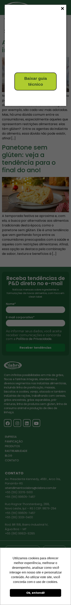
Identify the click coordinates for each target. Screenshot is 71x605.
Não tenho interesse (29, 96)
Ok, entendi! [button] (35, 593)
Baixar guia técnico (35, 81)
